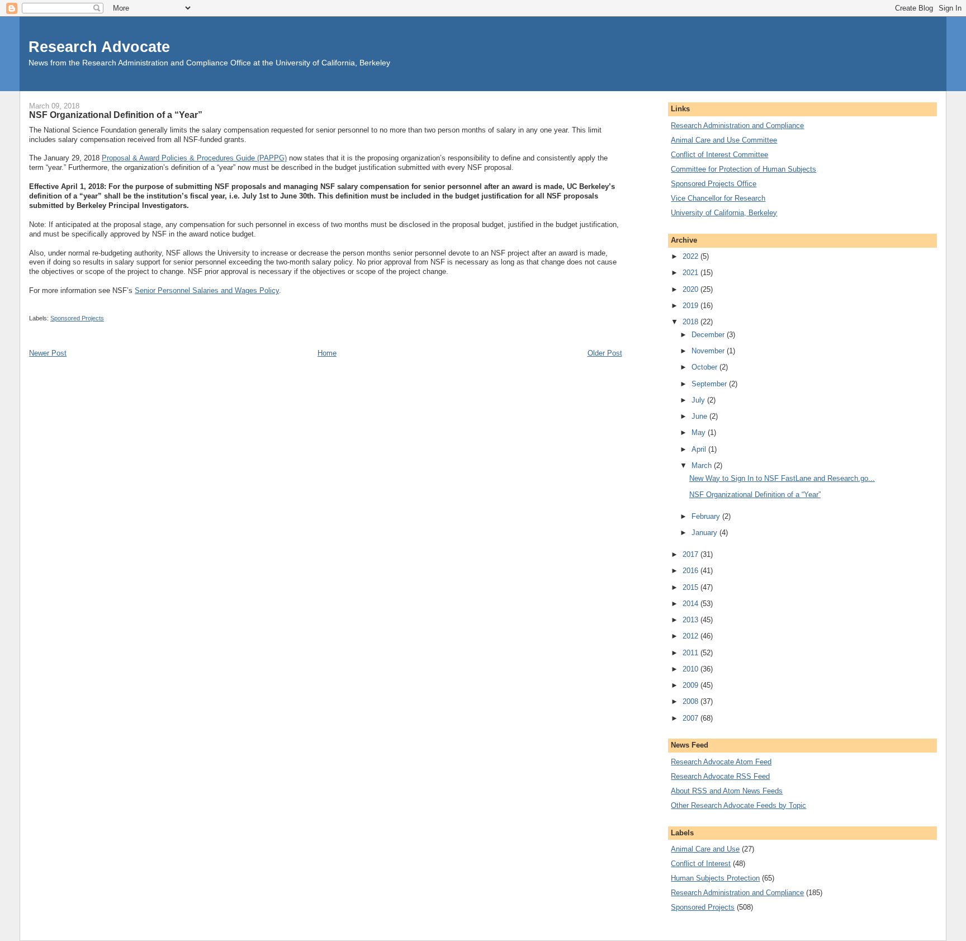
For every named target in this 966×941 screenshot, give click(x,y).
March (703, 465)
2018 (691, 322)
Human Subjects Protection (715, 878)
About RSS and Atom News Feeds (727, 791)
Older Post (605, 353)
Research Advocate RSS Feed (720, 776)
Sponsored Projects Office (713, 183)
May (700, 432)
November (709, 351)
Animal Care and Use (705, 849)
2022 (691, 256)
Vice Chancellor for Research (718, 198)
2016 (691, 570)
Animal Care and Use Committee (724, 140)
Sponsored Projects (77, 318)
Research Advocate (99, 46)
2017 (691, 554)
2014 (691, 603)
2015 (691, 587)
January (705, 532)
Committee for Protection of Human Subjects (743, 169)
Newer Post (48, 353)
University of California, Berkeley (724, 213)
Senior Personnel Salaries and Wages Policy (207, 290)
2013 (691, 620)
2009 (691, 685)
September (710, 384)
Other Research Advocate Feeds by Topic (738, 805)
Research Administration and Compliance (737, 125)
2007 (691, 718)
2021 (691, 272)
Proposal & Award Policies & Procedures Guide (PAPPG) (194, 158)
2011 (691, 653)
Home (327, 353)
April (700, 449)
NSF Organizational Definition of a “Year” (755, 494)
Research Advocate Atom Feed (721, 762)
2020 (691, 289)
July (699, 400)
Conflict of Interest (701, 863)
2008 (691, 701)
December (709, 334)
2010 (691, 669)
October (705, 367)
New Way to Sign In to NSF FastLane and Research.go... (782, 478)
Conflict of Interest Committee (719, 154)
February (707, 516)
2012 (691, 636)
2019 (691, 305)
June (700, 416)
